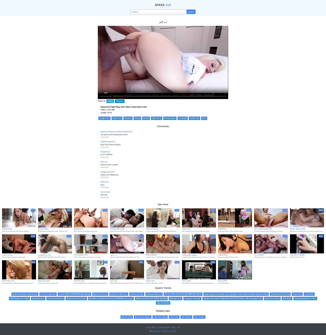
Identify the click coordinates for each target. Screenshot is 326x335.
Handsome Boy (136, 294)
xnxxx (163, 5)
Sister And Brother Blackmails (24, 294)
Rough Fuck (104, 118)
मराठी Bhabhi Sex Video (19, 298)
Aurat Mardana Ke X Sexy (305, 298)
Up (178, 327)
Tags (174, 327)
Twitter (110, 101)
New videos (151, 327)
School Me (309, 294)
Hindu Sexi (297, 294)
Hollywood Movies (154, 294)
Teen (204, 118)
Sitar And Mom (163, 303)
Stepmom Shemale (192, 298)
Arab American (38, 298)
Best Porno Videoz (142, 317)
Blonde (146, 118)
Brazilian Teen (175, 298)
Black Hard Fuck (100, 294)
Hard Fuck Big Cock (118, 294)
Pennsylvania (169, 118)
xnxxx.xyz (156, 331)
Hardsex (128, 118)
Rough (137, 118)
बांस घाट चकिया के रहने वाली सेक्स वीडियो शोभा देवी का (183, 294)
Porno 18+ (174, 317)
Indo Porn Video (160, 317)
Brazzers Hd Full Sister (76, 298)
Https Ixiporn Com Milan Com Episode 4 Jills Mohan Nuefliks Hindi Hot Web (236, 294)
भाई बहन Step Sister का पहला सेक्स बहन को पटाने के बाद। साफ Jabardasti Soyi (232, 298)
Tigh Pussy (156, 118)
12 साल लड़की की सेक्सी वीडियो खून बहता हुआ (74, 294)
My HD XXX (126, 317)
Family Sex (194, 118)
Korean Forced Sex (55, 298)
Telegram (120, 101)
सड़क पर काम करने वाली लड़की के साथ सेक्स (151, 298)
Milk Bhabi (287, 298)
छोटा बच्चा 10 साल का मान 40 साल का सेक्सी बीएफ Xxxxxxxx (111, 298)
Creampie (183, 118)
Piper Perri (117, 118)
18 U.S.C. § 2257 (169, 331)
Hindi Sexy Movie (272, 298)
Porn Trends (199, 317)
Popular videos (164, 327)
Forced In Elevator (48, 294)
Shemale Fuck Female (280, 294)
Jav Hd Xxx (186, 317)
